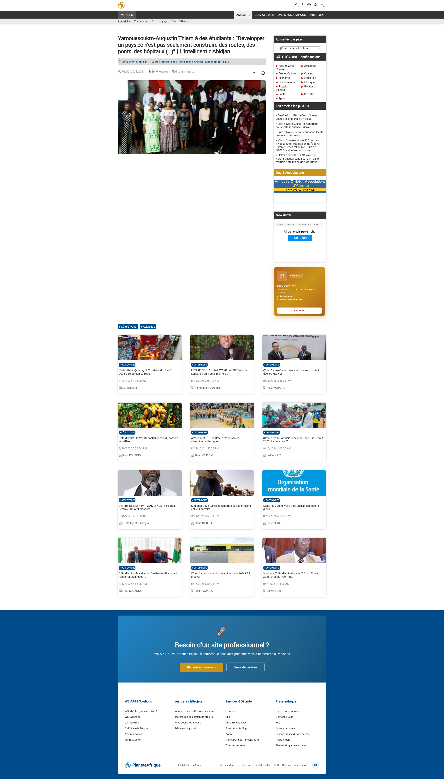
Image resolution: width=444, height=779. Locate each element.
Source (216, 62)
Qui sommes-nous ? (287, 711)
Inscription (299, 237)
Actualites (310, 66)
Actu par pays (159, 21)
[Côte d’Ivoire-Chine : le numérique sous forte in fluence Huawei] (294, 347)
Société (309, 94)
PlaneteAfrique (146, 765)
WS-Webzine (132, 722)
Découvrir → (299, 310)
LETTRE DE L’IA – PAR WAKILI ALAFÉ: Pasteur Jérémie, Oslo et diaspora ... (147, 507)
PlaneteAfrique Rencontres (240, 739)
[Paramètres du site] (316, 5)
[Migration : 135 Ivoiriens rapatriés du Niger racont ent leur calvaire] (222, 483)
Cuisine (308, 73)
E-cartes (230, 711)
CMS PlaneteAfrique (136, 728)
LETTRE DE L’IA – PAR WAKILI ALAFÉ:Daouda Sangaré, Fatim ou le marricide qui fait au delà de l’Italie (297, 159)
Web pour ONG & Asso (188, 722)
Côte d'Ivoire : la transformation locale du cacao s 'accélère (299, 133)
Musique (309, 82)
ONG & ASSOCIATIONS (292, 14)
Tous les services (235, 745)
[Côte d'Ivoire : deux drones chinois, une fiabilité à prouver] (222, 550)
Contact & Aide (284, 716)
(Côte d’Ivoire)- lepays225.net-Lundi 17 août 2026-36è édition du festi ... (145, 372)
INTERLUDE (317, 14)
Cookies (286, 765)
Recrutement (283, 739)
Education (310, 77)
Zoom (229, 734)
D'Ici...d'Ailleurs (180, 21)
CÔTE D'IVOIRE (128, 365)
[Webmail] (303, 5)
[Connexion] (297, 5)
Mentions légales (229, 765)
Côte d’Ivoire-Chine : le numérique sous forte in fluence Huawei (297, 125)
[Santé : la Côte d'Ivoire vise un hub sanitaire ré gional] (294, 483)
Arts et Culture (287, 73)
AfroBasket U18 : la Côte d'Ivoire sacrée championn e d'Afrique (296, 117)
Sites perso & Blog (236, 728)
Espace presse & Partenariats (293, 734)
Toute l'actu (141, 21)
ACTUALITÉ (243, 14)
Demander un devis (245, 667)
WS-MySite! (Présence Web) (141, 711)
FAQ (278, 722)
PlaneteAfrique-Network (289, 745)
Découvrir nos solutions (201, 667)
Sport (282, 98)
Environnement (287, 82)
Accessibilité (301, 765)
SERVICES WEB (264, 14)
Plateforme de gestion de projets (194, 716)
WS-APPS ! (127, 14)
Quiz (227, 716)
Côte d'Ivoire (129, 326)
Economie (285, 77)
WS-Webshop (132, 716)
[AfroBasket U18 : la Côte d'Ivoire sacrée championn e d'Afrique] (222, 415)
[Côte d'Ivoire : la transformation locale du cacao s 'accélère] (150, 415)
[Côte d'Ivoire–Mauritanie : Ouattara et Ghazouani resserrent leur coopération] (150, 550)
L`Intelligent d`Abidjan (177, 62)
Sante (282, 94)
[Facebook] (315, 765)
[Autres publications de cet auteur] (134, 61)
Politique (309, 86)
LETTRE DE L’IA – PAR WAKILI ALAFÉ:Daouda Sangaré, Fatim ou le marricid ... (219, 372)
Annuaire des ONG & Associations (194, 711)
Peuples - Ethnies (283, 88)
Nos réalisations (134, 734)
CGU (276, 765)
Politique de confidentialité (256, 765)
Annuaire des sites (236, 722)
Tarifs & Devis (133, 739)
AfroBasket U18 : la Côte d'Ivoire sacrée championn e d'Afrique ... (215, 439)
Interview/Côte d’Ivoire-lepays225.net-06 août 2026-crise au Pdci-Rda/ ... (291, 575)
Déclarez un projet (185, 728)
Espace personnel (286, 728)
